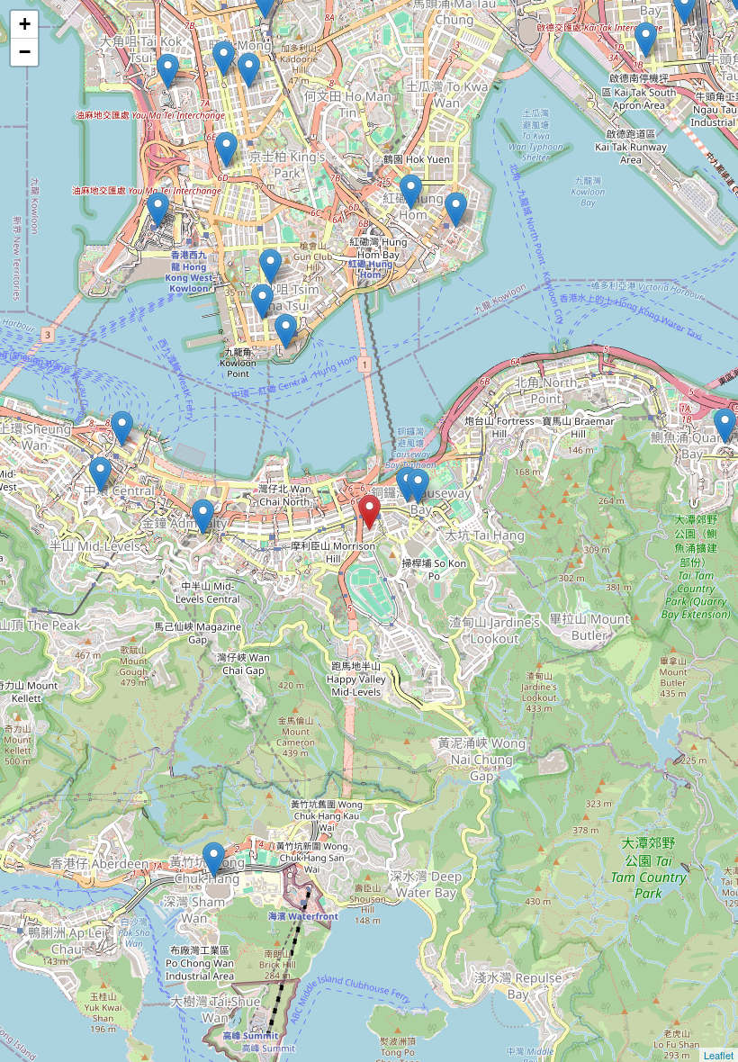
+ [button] (25, 24)
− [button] (25, 51)
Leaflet (719, 1055)
